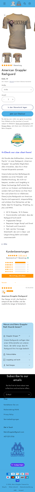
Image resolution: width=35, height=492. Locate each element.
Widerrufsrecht (13, 487)
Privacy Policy (8, 414)
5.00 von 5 (22, 255)
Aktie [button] (5, 244)
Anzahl (4, 95)
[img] (7, 288)
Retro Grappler (16, 484)
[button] (4, 3)
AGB (15, 490)
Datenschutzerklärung (26, 487)
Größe (4, 85)
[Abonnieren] (28, 394)
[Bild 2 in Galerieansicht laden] (17, 57)
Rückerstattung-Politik (11, 409)
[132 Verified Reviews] (17, 147)
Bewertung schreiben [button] (18, 276)
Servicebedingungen (11, 419)
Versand (12, 81)
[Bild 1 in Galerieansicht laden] (7, 57)
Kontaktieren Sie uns (11, 405)
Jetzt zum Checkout (17, 114)
